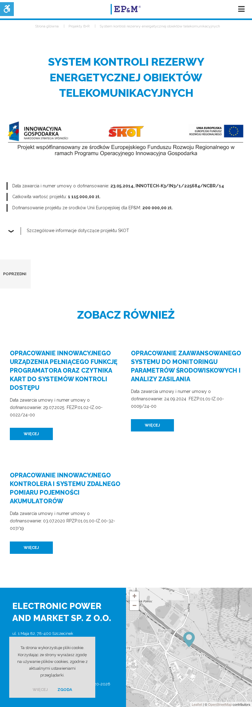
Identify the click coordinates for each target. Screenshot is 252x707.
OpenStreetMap (220, 704)
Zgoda (64, 689)
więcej (31, 433)
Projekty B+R (79, 26)
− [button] (134, 605)
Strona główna (47, 26)
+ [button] (134, 596)
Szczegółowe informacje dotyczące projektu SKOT (78, 230)
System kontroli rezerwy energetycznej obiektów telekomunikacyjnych (160, 26)
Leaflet (197, 704)
